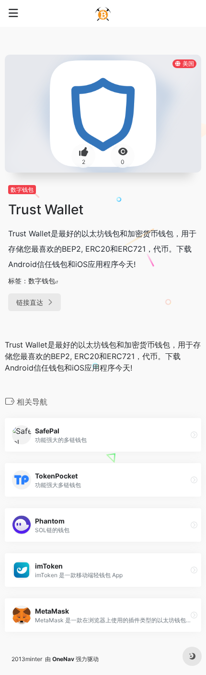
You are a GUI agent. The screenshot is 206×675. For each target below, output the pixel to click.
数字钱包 (22, 189)
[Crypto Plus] (103, 13)
